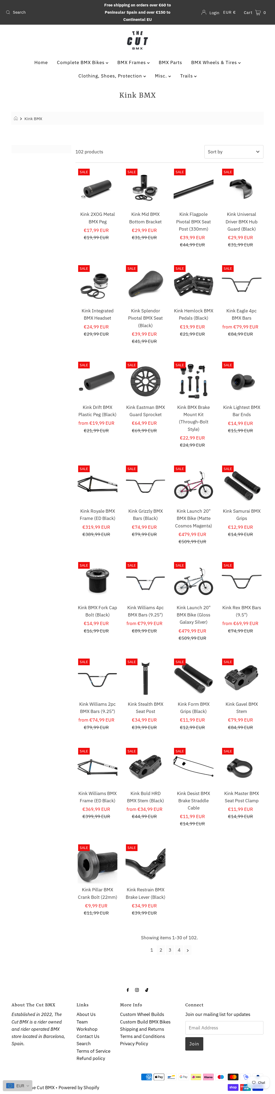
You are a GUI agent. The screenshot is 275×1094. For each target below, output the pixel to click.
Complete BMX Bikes (81, 62)
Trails (187, 76)
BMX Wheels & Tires (214, 62)
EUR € (229, 12)
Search (84, 1044)
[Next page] (187, 950)
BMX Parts (170, 62)
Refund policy (91, 1058)
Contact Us (88, 1036)
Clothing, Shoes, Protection (110, 76)
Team (82, 1022)
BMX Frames (132, 62)
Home (41, 62)
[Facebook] (128, 989)
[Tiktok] (146, 989)
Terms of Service (93, 1051)
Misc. (161, 76)
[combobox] (46, 12)
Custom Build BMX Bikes (145, 1022)
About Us (86, 1014)
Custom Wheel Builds (142, 1014)
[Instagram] (137, 989)
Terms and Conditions (142, 1036)
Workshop (87, 1029)
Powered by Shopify (79, 1088)
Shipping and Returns (142, 1029)
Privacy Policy (134, 1044)
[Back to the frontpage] (16, 118)
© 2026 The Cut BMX (33, 1088)
